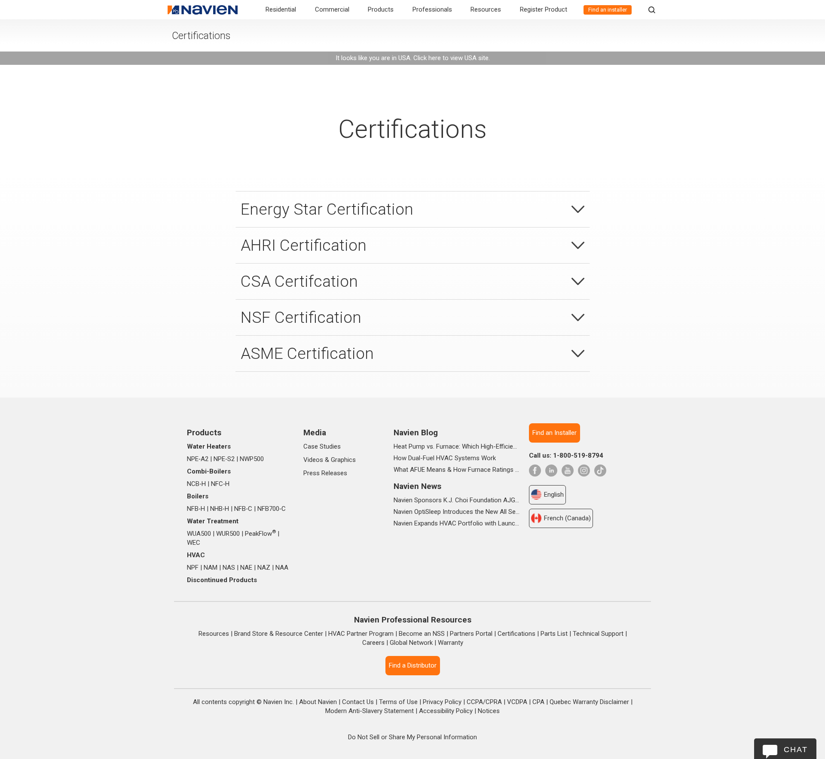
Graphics (343, 460)
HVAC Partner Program (361, 634)
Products (381, 9)
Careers (373, 643)
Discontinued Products (222, 580)
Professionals (432, 9)
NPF (193, 567)
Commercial (332, 9)
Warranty (450, 643)
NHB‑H (219, 509)
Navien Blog (416, 432)
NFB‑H (196, 509)
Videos (313, 460)
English (554, 494)
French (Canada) (567, 518)
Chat (796, 749)
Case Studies (322, 446)
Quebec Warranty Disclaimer (589, 702)
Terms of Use (398, 702)
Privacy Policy (442, 702)
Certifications (516, 634)
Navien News (417, 486)
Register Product (543, 9)
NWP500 (252, 459)
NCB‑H (196, 484)
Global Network (411, 643)
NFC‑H (220, 484)
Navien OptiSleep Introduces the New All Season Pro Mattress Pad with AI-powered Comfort (456, 512)
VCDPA (517, 702)
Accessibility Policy (446, 711)
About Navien (318, 702)
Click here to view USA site (451, 58)
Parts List (554, 634)
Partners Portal (471, 634)
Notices (489, 711)
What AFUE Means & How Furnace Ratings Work (456, 470)
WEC (193, 542)
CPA (538, 702)
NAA (281, 567)
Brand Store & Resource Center (278, 634)
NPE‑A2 (197, 459)
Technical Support (598, 634)
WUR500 (228, 533)
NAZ (263, 567)
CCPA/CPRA (484, 702)
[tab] (412, 209)
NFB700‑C (271, 509)
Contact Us (358, 702)
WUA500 (199, 533)
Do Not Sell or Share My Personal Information (412, 737)
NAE (246, 567)
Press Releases (325, 473)
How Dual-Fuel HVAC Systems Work (445, 458)
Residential (281, 9)
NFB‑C (243, 509)
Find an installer (607, 9)
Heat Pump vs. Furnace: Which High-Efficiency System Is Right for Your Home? (456, 446)
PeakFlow (260, 533)
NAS (229, 567)
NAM (210, 567)
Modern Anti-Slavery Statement (369, 711)
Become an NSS (422, 634)
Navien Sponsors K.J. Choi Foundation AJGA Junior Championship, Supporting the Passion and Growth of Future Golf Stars (456, 500)
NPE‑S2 (224, 459)
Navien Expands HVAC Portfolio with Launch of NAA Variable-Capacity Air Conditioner (456, 523)
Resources (486, 9)
